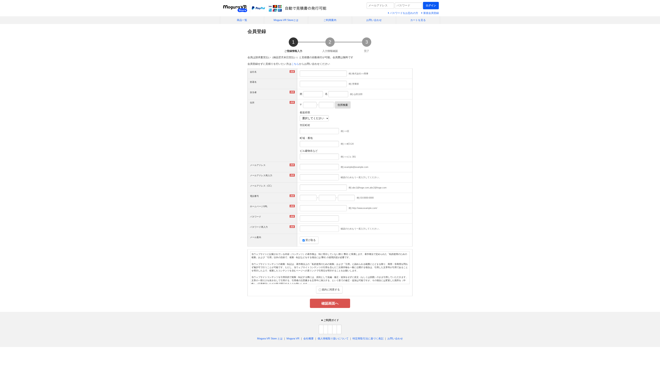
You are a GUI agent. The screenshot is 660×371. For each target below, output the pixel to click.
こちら (295, 63)
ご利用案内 (329, 20)
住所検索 (343, 104)
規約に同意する (330, 289)
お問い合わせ (374, 20)
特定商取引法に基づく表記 (368, 338)
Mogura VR (293, 338)
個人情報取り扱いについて (333, 338)
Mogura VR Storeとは (286, 20)
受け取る (310, 240)
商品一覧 (242, 20)
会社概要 (308, 338)
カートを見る (418, 20)
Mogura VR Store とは (270, 338)
